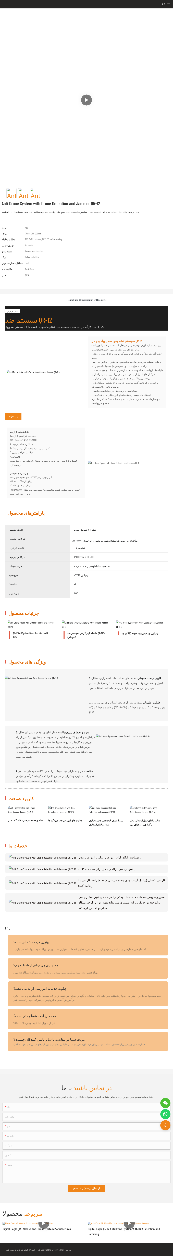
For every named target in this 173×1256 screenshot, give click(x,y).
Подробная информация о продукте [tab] (86, 299)
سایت (67, 1249)
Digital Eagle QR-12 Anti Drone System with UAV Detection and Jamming (124, 1231)
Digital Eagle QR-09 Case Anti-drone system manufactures (37, 1229)
